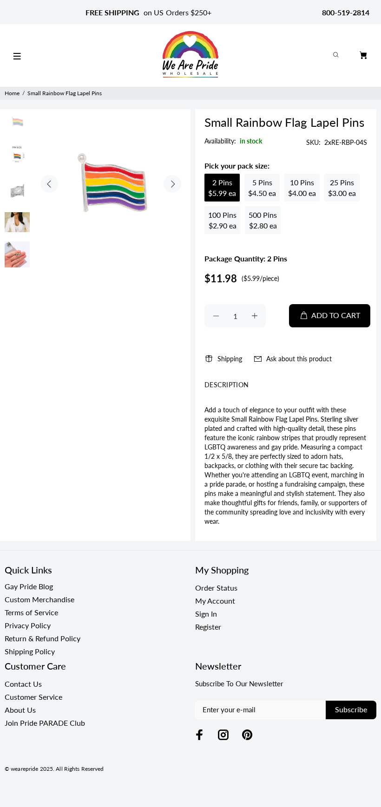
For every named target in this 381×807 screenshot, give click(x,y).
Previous (49, 184)
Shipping (229, 359)
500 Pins (263, 220)
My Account (215, 600)
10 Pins (302, 187)
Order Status (216, 587)
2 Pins (222, 187)
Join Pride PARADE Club (45, 722)
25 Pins (342, 187)
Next (172, 184)
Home (12, 93)
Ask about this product (299, 359)
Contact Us (23, 683)
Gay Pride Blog (29, 586)
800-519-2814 (345, 12)
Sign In (206, 613)
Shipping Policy (30, 651)
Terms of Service (31, 612)
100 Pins (222, 220)
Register (208, 626)
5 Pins (262, 187)
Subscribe (351, 709)
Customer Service (33, 696)
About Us (20, 709)
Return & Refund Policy (42, 638)
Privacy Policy (28, 625)
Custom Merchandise (39, 599)
